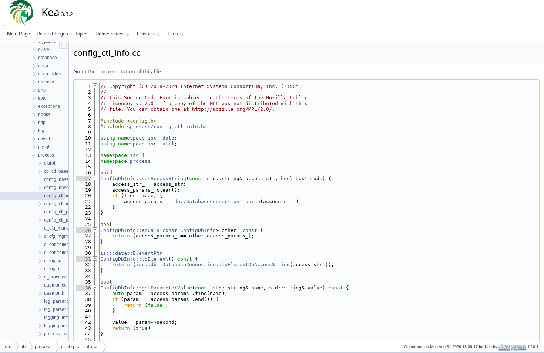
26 (83, 230)
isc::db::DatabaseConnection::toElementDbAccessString (213, 264)
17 (83, 178)
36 (83, 288)
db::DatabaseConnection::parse (217, 201)
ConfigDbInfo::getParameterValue (146, 288)
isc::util (161, 144)
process (140, 161)
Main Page (18, 34)
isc (134, 155)
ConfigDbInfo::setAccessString (143, 178)
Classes (145, 34)
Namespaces (109, 34)
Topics (82, 34)
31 (83, 259)
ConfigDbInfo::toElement (134, 259)
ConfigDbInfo (198, 230)
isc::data (161, 138)
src (8, 346)
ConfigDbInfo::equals (129, 230)
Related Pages (52, 34)
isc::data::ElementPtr (131, 253)
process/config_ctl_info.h (167, 126)
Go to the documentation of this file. (117, 71)
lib (23, 346)
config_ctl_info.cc (80, 346)
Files (173, 34)
